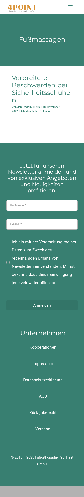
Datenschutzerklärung (43, 379)
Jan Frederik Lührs (28, 107)
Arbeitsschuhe (29, 111)
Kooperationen (43, 347)
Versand (42, 428)
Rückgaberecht (42, 412)
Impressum (43, 363)
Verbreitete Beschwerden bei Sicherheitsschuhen (41, 89)
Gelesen (45, 111)
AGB (43, 396)
